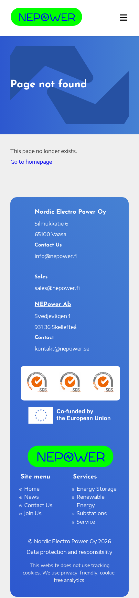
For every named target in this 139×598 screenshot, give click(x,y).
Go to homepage (31, 162)
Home (31, 489)
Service (86, 521)
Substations (92, 513)
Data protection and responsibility (69, 552)
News (31, 497)
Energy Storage (96, 489)
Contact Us (38, 505)
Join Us (32, 513)
